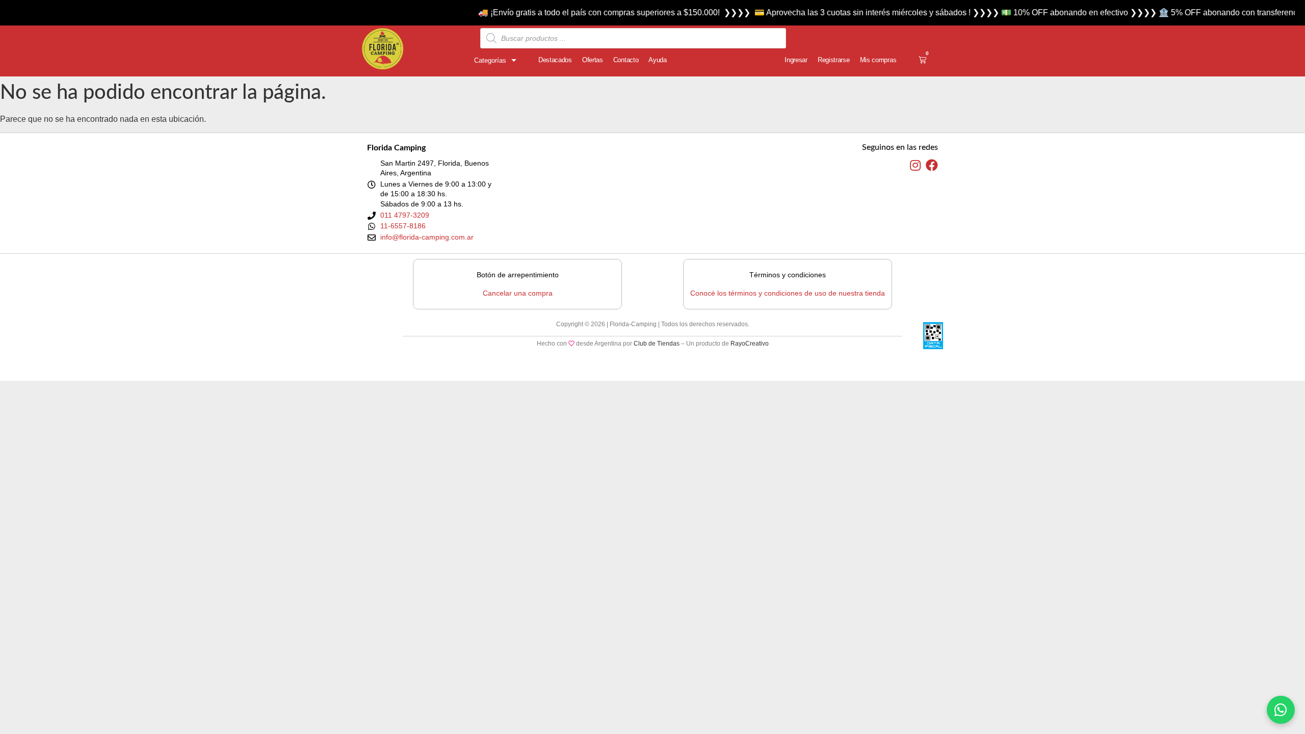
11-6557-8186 (403, 226)
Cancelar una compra (518, 293)
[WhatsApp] (1281, 710)
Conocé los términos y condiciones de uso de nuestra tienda (787, 293)
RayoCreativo (749, 343)
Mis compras (878, 60)
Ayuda (657, 60)
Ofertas (592, 60)
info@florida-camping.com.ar (427, 237)
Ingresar (796, 60)
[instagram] (915, 165)
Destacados (555, 60)
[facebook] (932, 165)
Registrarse (834, 60)
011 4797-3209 (404, 215)
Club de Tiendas (657, 343)
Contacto (626, 60)
